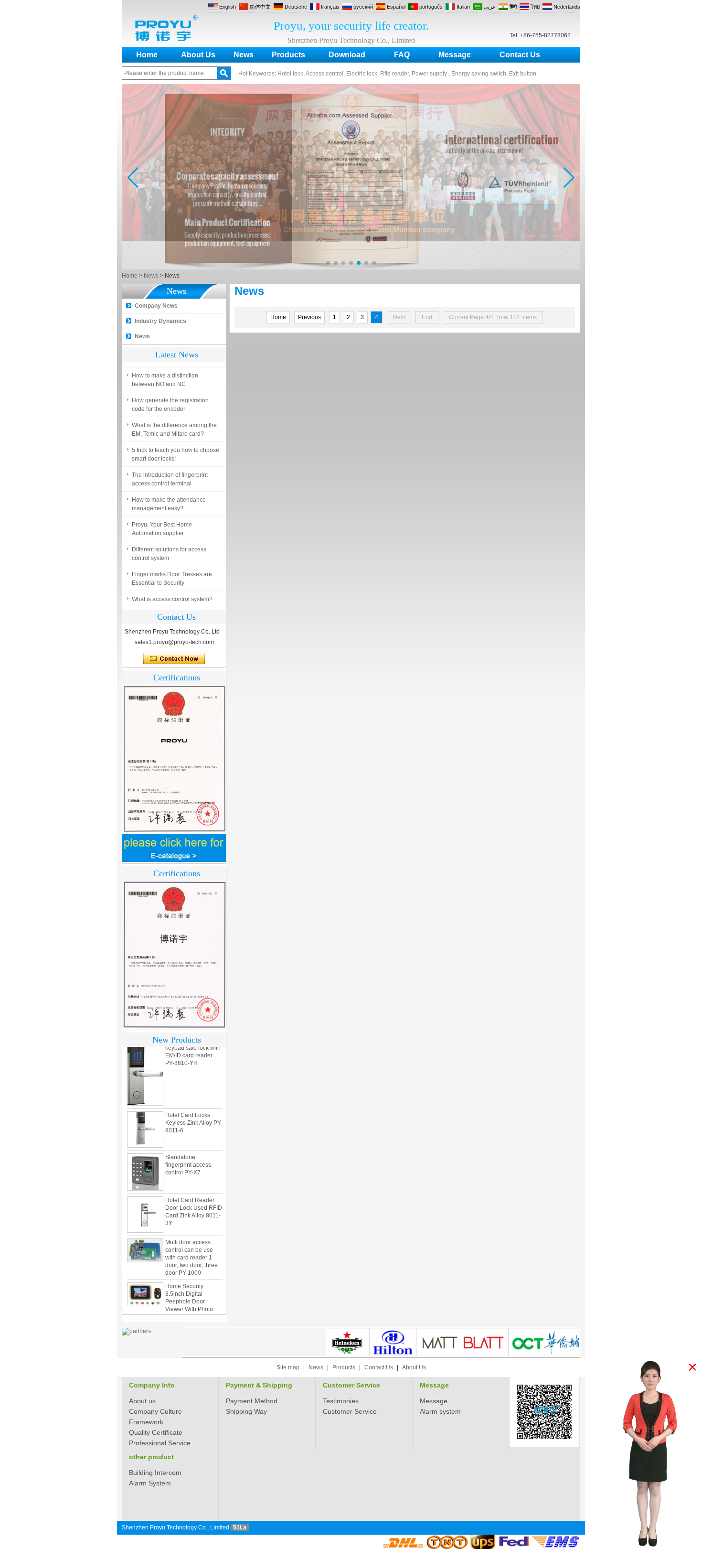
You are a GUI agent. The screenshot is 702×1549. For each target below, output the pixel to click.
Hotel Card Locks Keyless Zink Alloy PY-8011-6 (194, 1106)
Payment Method (251, 1401)
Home (147, 55)
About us (142, 1401)
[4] (351, 267)
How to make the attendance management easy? (169, 504)
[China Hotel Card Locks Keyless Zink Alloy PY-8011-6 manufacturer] (145, 1112)
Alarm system (440, 1411)
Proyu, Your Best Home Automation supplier (162, 529)
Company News (156, 305)
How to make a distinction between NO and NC (165, 379)
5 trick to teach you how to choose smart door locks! (175, 454)
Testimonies (341, 1401)
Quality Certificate (155, 1432)
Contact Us (520, 55)
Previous (309, 317)
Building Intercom (155, 1472)
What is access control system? (172, 599)
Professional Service (160, 1443)
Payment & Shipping (259, 1385)
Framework (146, 1422)
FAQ (402, 55)
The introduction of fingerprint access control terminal (170, 479)
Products (288, 55)
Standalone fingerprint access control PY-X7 (188, 1148)
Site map (288, 1367)
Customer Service (351, 1385)
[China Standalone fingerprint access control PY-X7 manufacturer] (145, 1154)
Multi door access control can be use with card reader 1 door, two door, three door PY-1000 (191, 1240)
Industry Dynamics (160, 321)
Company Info (152, 1385)
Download (347, 55)
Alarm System (150, 1483)
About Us (198, 55)
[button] (328, 263)
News (244, 55)
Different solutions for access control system (169, 553)
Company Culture (155, 1411)
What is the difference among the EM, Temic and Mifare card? (174, 429)
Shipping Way (246, 1411)
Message (454, 55)
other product (151, 1457)
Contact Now (174, 659)
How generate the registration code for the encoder (170, 404)
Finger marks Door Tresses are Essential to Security (172, 578)
